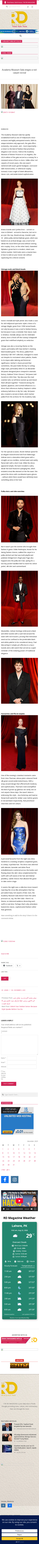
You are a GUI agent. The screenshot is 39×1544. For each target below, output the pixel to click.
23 (8, 1161)
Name (3, 1058)
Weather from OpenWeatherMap (19, 1318)
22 (3, 1161)
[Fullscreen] (35, 1209)
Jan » (8, 1170)
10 (14, 1153)
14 (35, 1153)
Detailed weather (9, 1314)
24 (14, 1161)
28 (35, 1161)
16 (8, 1157)
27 (29, 1161)
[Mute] (32, 1209)
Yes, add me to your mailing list (3, 1075)
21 (35, 1157)
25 (19, 1161)
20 (29, 1157)
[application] (19, 1200)
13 (29, 1153)
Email (3, 1062)
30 (8, 1165)
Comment (4, 1032)
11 (19, 1153)
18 (19, 1157)
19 (24, 1157)
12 (24, 1153)
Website (3, 1067)
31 (14, 1165)
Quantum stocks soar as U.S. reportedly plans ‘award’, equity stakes (25, 1448)
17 (14, 1157)
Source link (5, 954)
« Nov (3, 1170)
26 (24, 1161)
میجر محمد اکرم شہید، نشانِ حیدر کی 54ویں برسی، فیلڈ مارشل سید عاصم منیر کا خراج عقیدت (19, 1000)
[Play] (4, 1209)
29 (3, 1165)
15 (3, 1157)
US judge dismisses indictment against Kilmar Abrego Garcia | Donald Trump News (25, 1437)
